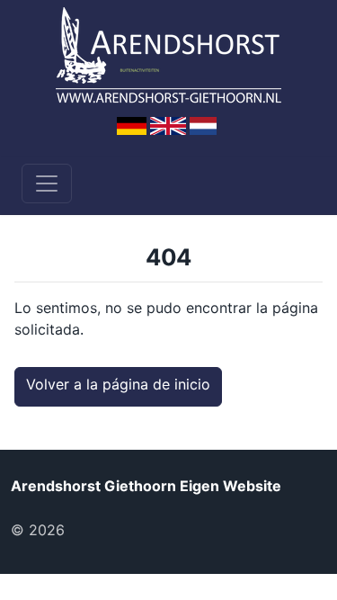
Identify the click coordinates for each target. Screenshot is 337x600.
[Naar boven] (98, 530)
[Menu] (47, 183)
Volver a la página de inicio (118, 384)
